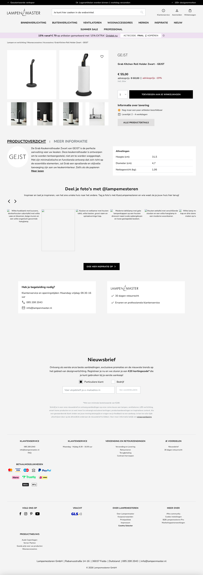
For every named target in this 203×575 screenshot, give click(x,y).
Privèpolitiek (125, 519)
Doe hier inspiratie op (100, 266)
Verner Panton (29, 543)
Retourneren (125, 449)
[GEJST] (129, 55)
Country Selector (125, 525)
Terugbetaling (125, 452)
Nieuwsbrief (173, 446)
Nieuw (178, 22)
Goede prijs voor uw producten (30, 546)
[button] (18, 113)
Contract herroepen (125, 455)
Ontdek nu (112, 35)
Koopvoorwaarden (125, 516)
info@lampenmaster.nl (39, 307)
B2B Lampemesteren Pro (173, 519)
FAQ (29, 452)
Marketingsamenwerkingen (173, 522)
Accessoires (48, 42)
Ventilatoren (92, 22)
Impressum (125, 522)
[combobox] (98, 12)
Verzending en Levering (125, 446)
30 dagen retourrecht (173, 449)
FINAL (140, 35)
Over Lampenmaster (125, 513)
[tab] (28, 141)
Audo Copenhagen (29, 540)
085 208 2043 (34, 302)
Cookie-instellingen (173, 516)
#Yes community (173, 513)
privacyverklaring (144, 416)
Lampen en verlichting (16, 42)
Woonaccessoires (34, 42)
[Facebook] (20, 513)
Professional (113, 29)
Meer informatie (71, 141)
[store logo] (23, 12)
